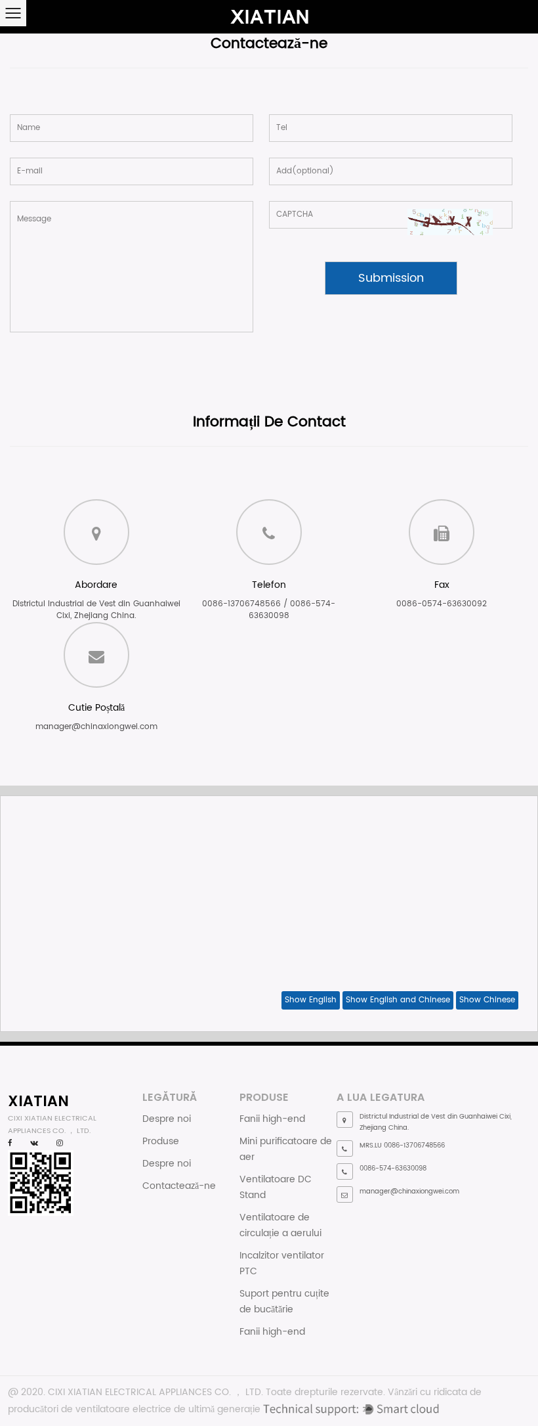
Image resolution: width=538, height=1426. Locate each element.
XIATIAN (38, 1100)
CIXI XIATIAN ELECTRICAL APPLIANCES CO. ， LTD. (155, 1392)
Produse (160, 1141)
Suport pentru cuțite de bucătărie (284, 1301)
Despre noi (166, 1118)
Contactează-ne (179, 1185)
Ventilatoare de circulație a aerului (280, 1225)
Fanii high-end (272, 1118)
